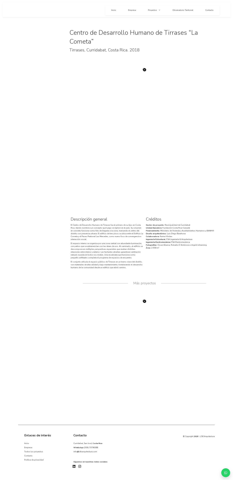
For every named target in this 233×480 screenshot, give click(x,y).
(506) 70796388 (91, 447)
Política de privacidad (34, 460)
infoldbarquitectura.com (85, 451)
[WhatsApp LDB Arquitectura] (225, 472)
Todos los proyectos (33, 451)
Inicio (113, 10)
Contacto (209, 10)
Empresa (132, 10)
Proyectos (152, 10)
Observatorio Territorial (182, 10)
